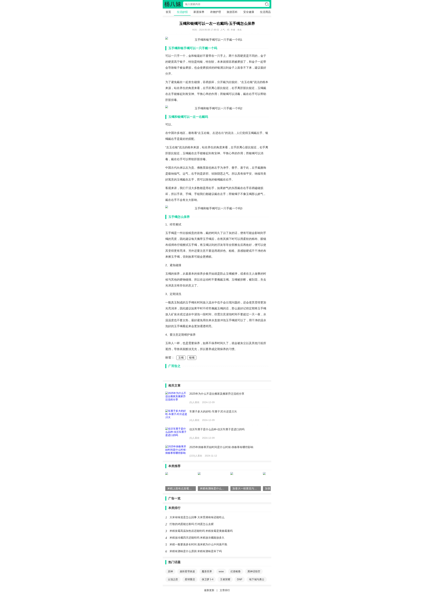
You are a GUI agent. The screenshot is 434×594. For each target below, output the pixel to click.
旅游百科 (232, 12)
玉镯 (181, 357)
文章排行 (225, 590)
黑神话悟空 (254, 571)
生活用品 (265, 12)
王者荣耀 (225, 579)
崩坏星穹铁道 (187, 571)
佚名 (239, 29)
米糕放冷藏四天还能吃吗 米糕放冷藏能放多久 (197, 537)
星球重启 (190, 579)
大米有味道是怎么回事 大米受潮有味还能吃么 (197, 517)
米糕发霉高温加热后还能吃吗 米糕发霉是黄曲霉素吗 (201, 530)
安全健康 (248, 12)
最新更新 (209, 590)
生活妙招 (182, 12)
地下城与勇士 (256, 579)
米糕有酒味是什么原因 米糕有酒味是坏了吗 (196, 551)
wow (221, 571)
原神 (170, 571)
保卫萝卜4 (207, 579)
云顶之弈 (173, 579)
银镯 (191, 357)
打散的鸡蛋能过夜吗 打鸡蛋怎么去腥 (192, 524)
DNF (239, 579)
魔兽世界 (207, 571)
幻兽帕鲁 (236, 571)
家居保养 (198, 12)
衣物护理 (215, 12)
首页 (168, 12)
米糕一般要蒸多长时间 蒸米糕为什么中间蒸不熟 (198, 544)
